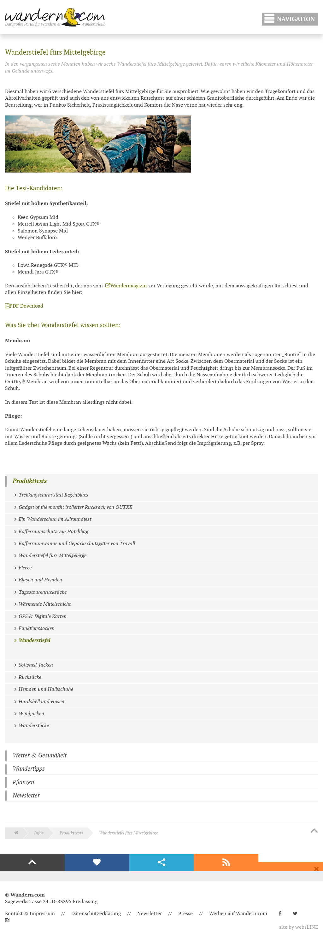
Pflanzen (23, 782)
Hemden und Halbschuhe (46, 689)
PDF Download (26, 306)
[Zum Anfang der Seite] (314, 831)
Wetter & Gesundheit (40, 755)
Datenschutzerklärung (96, 914)
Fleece (25, 568)
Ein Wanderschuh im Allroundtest (55, 519)
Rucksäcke (30, 677)
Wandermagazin (128, 286)
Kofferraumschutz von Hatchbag (53, 532)
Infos (39, 833)
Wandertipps (29, 769)
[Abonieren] (226, 862)
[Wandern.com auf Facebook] (282, 914)
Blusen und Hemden (40, 580)
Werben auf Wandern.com (238, 914)
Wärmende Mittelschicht (45, 604)
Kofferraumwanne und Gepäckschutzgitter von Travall (77, 544)
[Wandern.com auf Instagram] (10, 920)
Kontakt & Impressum (30, 914)
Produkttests (30, 481)
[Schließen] (316, 869)
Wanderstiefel (34, 641)
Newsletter (26, 795)
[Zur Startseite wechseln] (55, 17)
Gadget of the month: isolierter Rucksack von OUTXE (75, 507)
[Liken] (97, 862)
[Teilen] (161, 862)
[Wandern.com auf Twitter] (297, 914)
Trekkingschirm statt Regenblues (53, 495)
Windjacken (31, 714)
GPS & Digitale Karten (43, 617)
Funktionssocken (37, 629)
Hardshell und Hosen (41, 702)
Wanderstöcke (34, 726)
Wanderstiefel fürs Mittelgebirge (52, 556)
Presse (185, 914)
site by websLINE (298, 927)
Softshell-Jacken (36, 665)
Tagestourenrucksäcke (43, 592)
